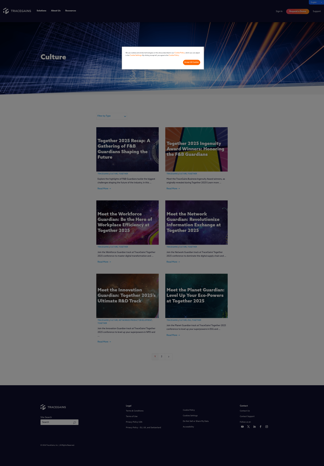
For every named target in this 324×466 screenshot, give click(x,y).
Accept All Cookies (191, 62)
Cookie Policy (179, 53)
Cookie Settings (136, 55)
